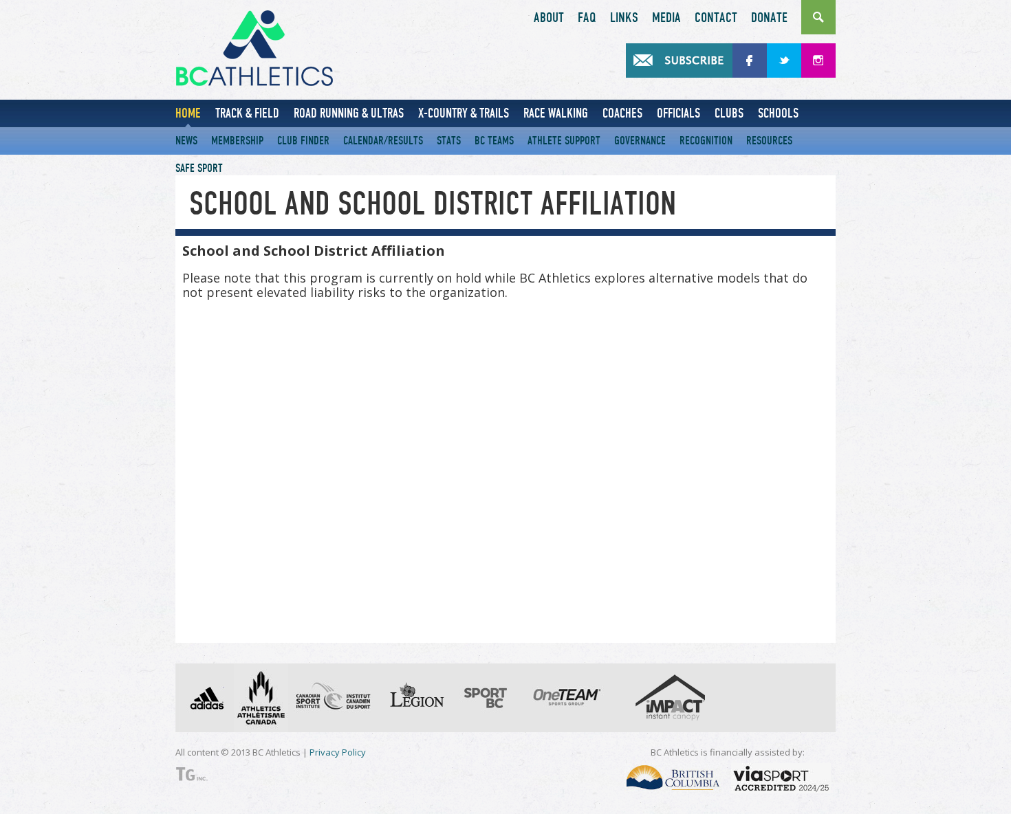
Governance (640, 140)
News (186, 140)
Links (624, 17)
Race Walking (555, 113)
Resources (769, 140)
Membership (237, 140)
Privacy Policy (337, 752)
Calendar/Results (383, 140)
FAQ (587, 17)
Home (188, 113)
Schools (778, 113)
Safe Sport (199, 168)
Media (666, 17)
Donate (769, 17)
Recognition (706, 140)
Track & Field (247, 113)
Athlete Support (564, 140)
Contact (716, 17)
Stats (449, 140)
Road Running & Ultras (349, 113)
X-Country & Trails (463, 113)
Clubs (729, 113)
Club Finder (303, 140)
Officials (678, 113)
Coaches (622, 113)
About (549, 17)
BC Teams (494, 140)
